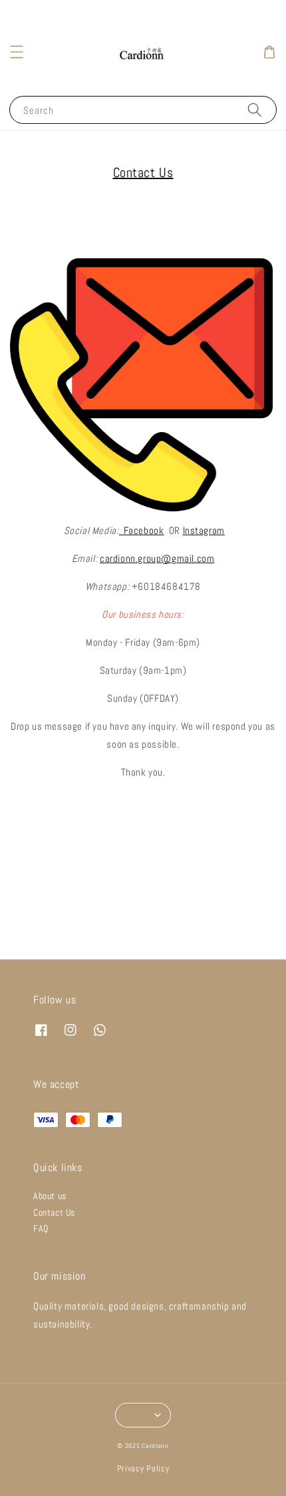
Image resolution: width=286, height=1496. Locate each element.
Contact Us (54, 1212)
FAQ (41, 1228)
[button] (16, 52)
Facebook (141, 530)
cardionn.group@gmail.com (157, 558)
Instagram (204, 530)
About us (50, 1196)
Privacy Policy (143, 1468)
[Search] (254, 110)
